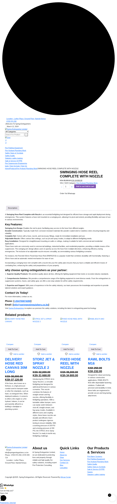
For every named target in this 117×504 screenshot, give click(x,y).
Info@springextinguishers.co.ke (30, 304)
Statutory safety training (14, 158)
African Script (65, 477)
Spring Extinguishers (16, 308)
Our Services (65, 460)
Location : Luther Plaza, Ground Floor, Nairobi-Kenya (26, 119)
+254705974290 (22, 301)
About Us (63, 455)
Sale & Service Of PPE (13, 161)
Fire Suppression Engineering (16, 163)
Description (12, 208)
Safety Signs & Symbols (14, 153)
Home (62, 452)
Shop (62, 457)
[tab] (12, 208)
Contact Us (64, 463)
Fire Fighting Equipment (14, 148)
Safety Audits (10, 156)
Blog (61, 465)
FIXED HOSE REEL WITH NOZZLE (70, 363)
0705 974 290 (11, 121)
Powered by (8, 503)
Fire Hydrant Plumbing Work (15, 150)
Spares (90, 472)
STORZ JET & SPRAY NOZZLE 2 (44, 363)
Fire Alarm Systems (94, 456)
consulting (63, 468)
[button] (58, 496)
